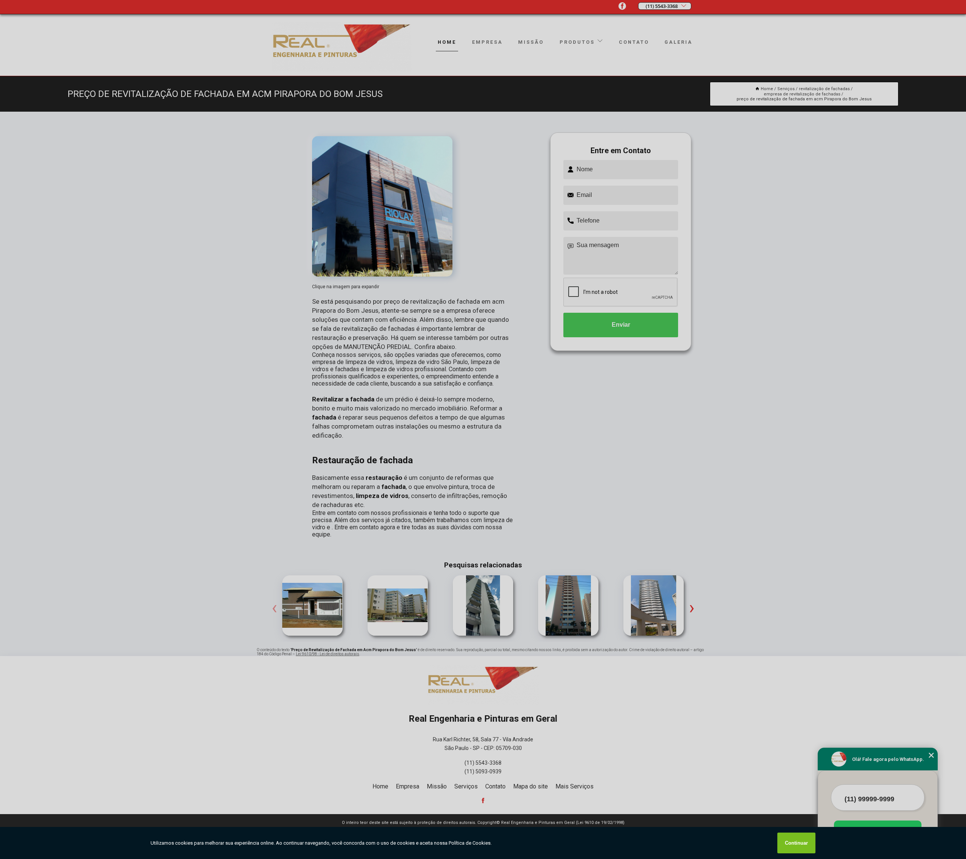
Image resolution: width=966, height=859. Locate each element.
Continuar (796, 843)
